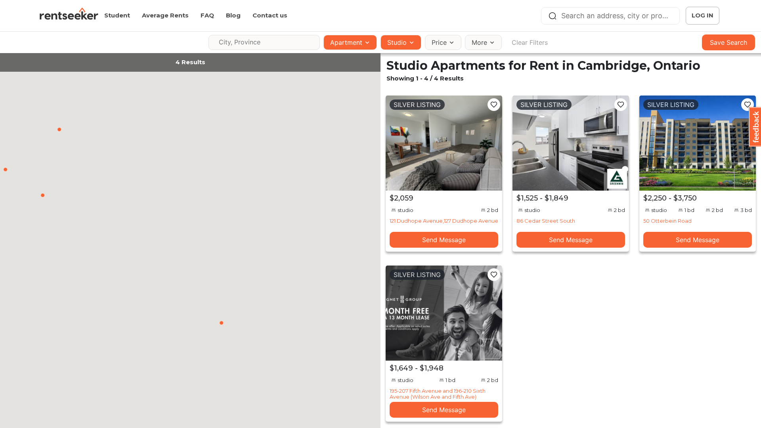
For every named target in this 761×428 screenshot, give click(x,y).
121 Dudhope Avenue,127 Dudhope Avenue (444, 221)
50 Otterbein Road (667, 221)
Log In (702, 15)
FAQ (207, 15)
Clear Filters (530, 42)
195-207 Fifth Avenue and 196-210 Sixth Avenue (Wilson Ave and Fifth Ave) (438, 393)
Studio (397, 42)
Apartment (346, 42)
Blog (233, 15)
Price (439, 42)
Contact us (269, 15)
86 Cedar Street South (545, 221)
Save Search (728, 42)
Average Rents (165, 15)
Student (117, 15)
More (479, 42)
